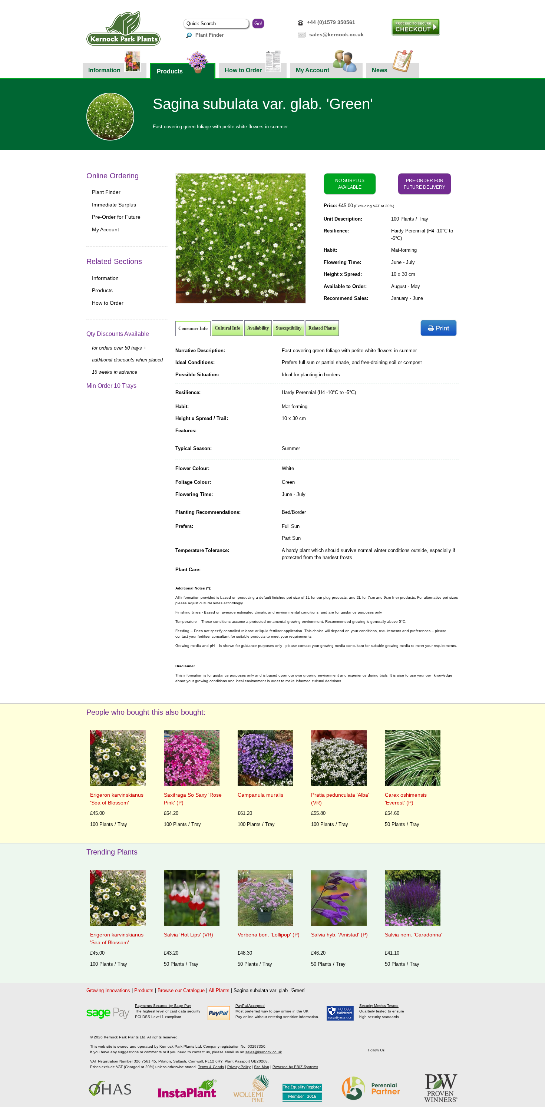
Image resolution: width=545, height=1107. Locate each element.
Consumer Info (193, 328)
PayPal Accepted (250, 1006)
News (379, 70)
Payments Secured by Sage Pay (163, 1006)
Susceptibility (288, 328)
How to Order (243, 70)
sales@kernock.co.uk (336, 34)
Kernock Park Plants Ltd (124, 1037)
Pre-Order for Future (116, 217)
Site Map (261, 1067)
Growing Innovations (108, 990)
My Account (312, 70)
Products (170, 71)
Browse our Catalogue (181, 990)
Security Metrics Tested (379, 1006)
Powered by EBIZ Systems (295, 1067)
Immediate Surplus (114, 205)
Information (104, 70)
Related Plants (322, 328)
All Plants (219, 990)
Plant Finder (209, 35)
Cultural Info (227, 328)
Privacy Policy (239, 1067)
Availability (258, 328)
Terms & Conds (211, 1067)
